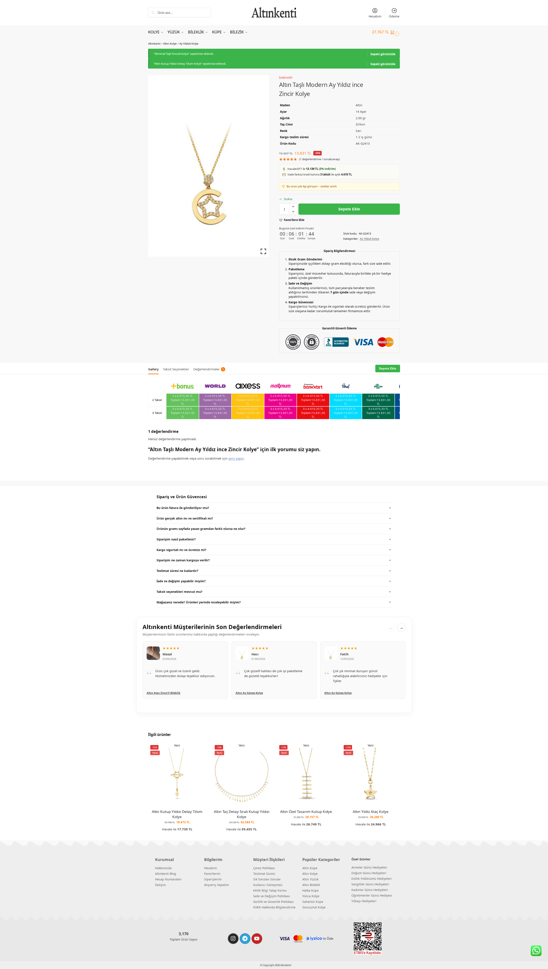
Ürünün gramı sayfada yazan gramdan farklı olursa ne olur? (201, 529)
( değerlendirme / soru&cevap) (319, 159)
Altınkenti (154, 43)
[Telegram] (245, 938)
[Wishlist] (199, 749)
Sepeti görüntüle (382, 54)
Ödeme (394, 16)
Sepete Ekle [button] (177, 836)
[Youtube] (256, 938)
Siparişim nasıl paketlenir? (176, 539)
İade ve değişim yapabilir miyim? (181, 581)
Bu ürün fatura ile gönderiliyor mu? (183, 508)
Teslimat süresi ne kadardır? (177, 571)
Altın (359, 105)
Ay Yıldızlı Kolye (188, 43)
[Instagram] (233, 938)
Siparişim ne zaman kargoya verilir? (183, 560)
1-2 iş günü (364, 137)
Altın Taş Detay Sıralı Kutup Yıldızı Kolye (241, 814)
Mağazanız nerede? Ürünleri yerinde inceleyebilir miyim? (199, 602)
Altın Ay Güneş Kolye (160, 693)
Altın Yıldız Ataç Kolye (370, 811)
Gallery (153, 369)
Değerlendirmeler (208, 369)
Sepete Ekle (349, 209)
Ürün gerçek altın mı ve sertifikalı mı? (185, 518)
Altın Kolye (170, 43)
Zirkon (360, 124)
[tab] (154, 368)
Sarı (358, 131)
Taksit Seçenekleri (176, 369)
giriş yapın (236, 458)
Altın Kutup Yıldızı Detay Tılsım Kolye (177, 814)
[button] (386, 31)
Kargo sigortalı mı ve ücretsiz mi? (181, 550)
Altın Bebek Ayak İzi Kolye (341, 693)
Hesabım (375, 16)
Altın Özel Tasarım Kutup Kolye (306, 811)
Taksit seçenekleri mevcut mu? (179, 592)
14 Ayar (361, 112)
